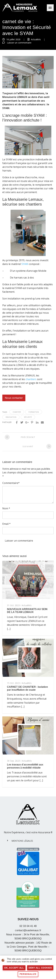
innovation (11, 417)
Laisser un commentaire (19, 42)
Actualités (36, 39)
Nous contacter (14, 398)
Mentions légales (22, 840)
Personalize (28, 974)
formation (33, 412)
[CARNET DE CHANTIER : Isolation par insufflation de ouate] (28, 657)
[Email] (42, 422)
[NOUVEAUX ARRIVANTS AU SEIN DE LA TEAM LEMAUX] (28, 579)
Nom (5, 508)
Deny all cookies (40, 968)
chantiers (31, 379)
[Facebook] (16, 422)
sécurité (28, 417)
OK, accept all (14, 968)
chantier (17, 412)
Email (5, 524)
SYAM (24, 264)
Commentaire (10, 483)
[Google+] (27, 422)
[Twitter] (21, 422)
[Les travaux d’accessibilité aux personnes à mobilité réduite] (28, 735)
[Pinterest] (32, 422)
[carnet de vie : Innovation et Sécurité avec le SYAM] (28, 72)
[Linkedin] (37, 422)
